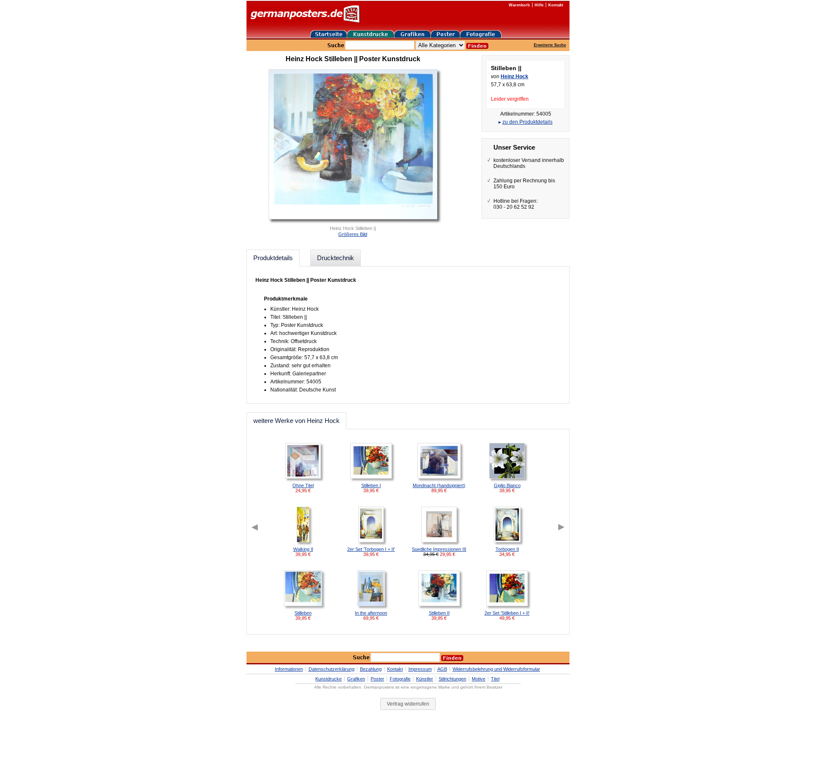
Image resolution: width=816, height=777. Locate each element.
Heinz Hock (514, 76)
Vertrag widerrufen (408, 704)
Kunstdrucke (328, 678)
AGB (442, 669)
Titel (495, 678)
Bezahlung (371, 669)
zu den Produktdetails (527, 122)
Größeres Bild (352, 234)
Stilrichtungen (452, 678)
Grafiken (356, 678)
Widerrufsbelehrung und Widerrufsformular (496, 669)
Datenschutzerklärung (331, 669)
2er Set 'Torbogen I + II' (371, 549)
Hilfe (539, 5)
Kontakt (555, 5)
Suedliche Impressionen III (439, 549)
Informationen (289, 669)
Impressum (420, 669)
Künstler (424, 678)
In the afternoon (371, 612)
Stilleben (303, 612)
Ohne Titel (303, 485)
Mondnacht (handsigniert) (439, 485)
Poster (377, 678)
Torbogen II (507, 549)
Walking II (303, 549)
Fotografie (400, 678)
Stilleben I (371, 485)
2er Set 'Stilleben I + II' (507, 612)
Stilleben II (439, 612)
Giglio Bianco (507, 485)
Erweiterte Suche (550, 45)
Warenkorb (519, 5)
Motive (478, 678)
